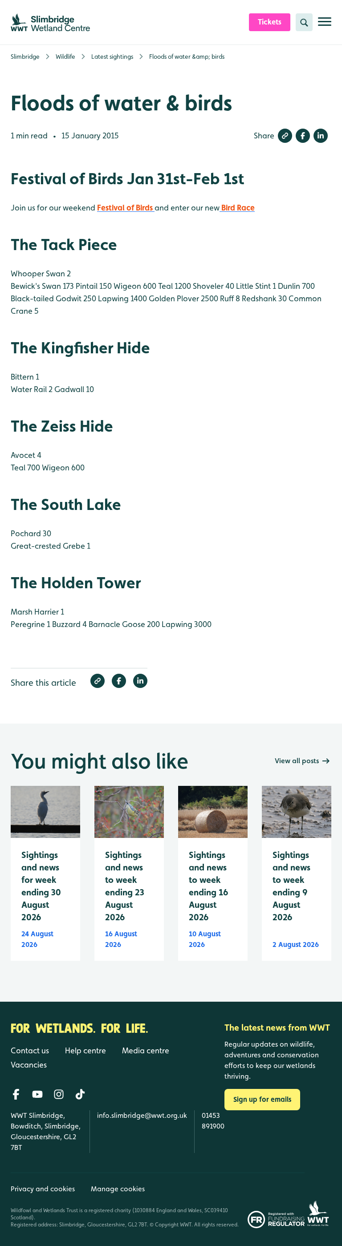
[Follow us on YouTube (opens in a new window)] (37, 1094)
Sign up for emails (262, 1099)
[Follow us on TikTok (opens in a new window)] (80, 1094)
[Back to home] (318, 1200)
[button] (285, 136)
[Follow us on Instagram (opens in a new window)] (58, 1094)
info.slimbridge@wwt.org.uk (142, 1115)
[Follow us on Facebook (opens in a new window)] (16, 1094)
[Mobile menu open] (324, 25)
